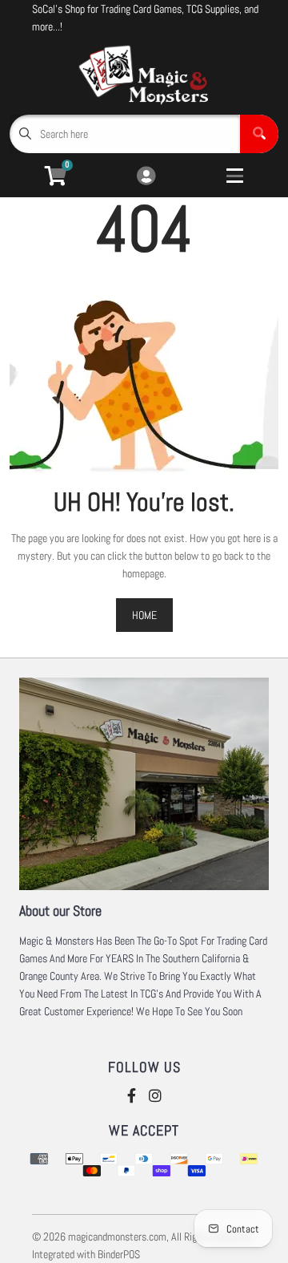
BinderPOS (119, 1254)
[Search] (259, 134)
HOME (144, 615)
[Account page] (146, 177)
